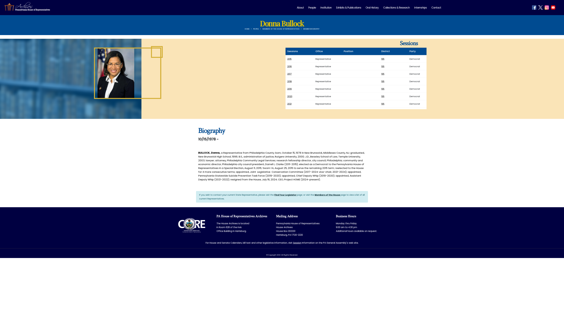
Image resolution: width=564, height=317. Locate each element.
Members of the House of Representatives (280, 29)
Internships (420, 7)
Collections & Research (396, 7)
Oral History (372, 7)
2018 (289, 81)
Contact (436, 7)
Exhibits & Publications (348, 7)
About (300, 7)
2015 (289, 59)
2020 (289, 96)
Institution (326, 7)
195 (382, 59)
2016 (289, 66)
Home (247, 29)
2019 (289, 88)
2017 (289, 73)
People (312, 7)
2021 (289, 103)
